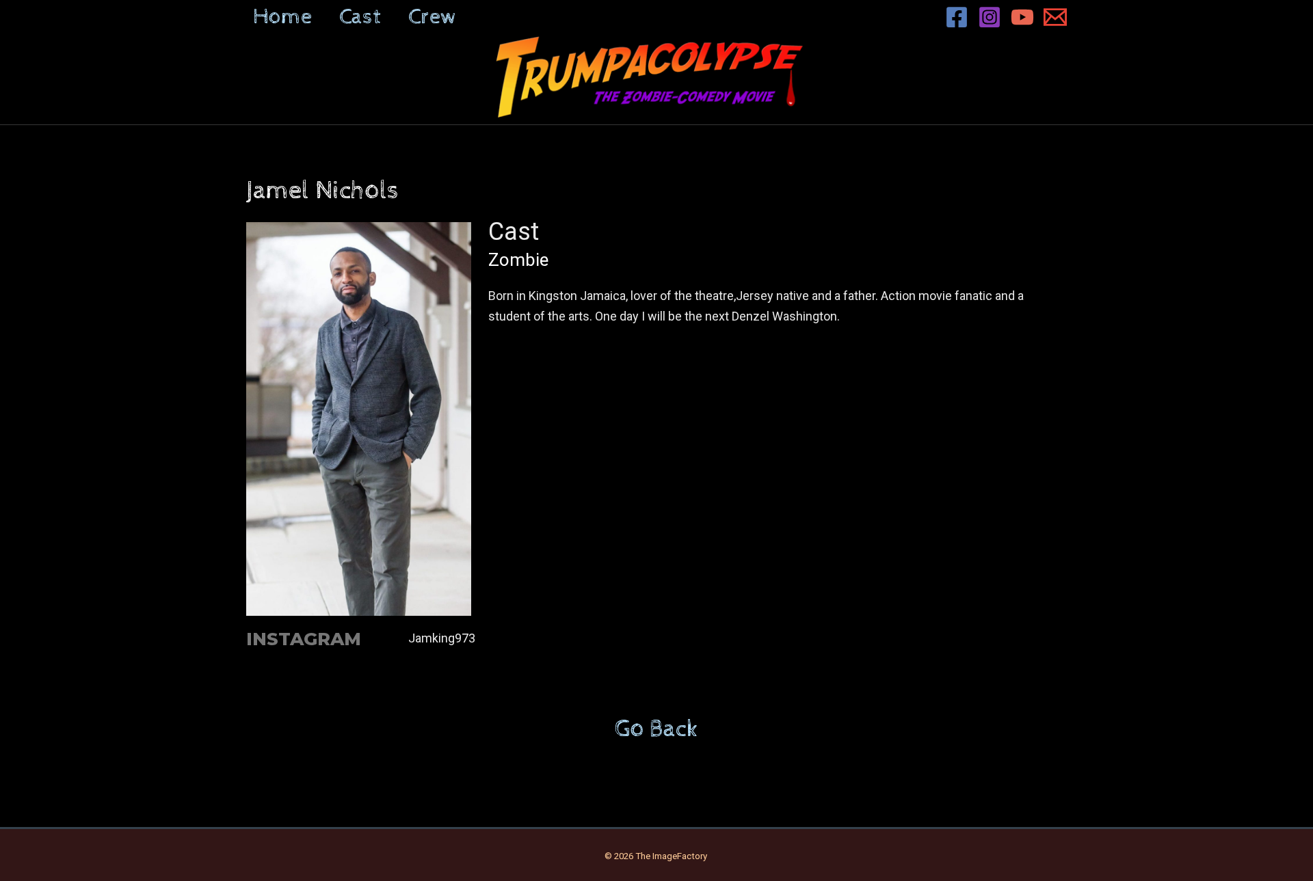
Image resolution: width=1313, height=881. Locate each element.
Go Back (656, 729)
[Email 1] (1055, 17)
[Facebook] (956, 17)
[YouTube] (1022, 17)
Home (282, 17)
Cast (360, 17)
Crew (432, 17)
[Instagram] (989, 17)
